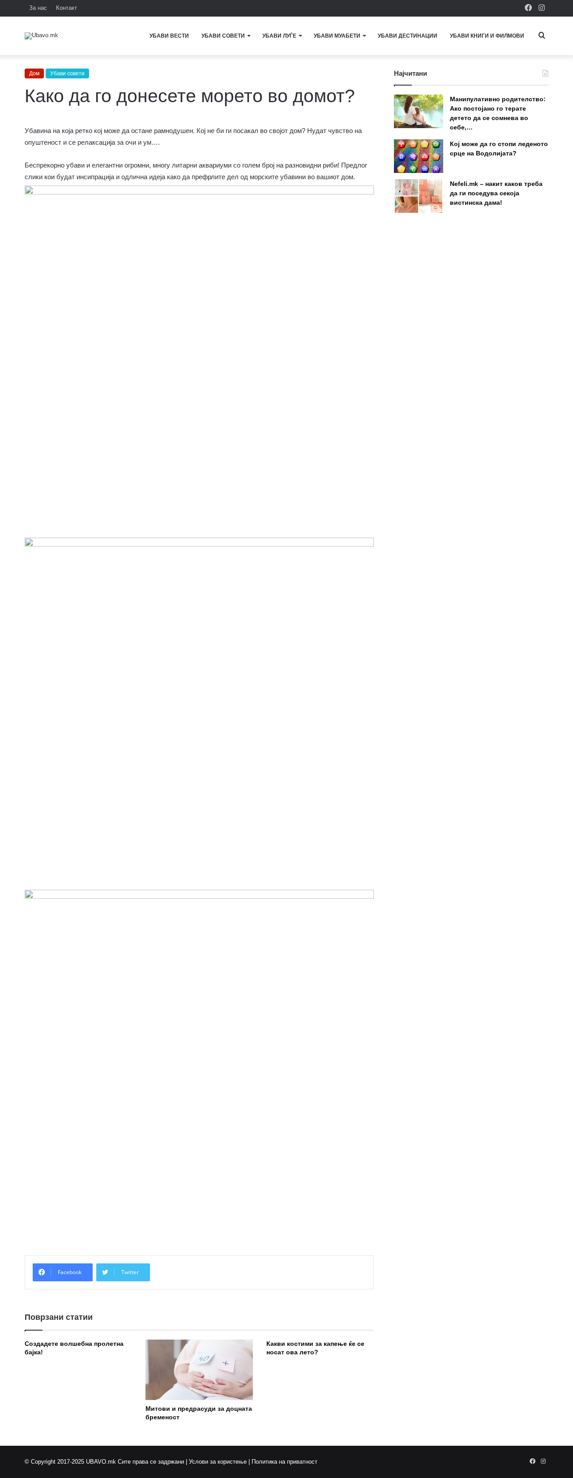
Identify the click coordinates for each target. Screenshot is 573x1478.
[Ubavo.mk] (41, 35)
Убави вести (169, 36)
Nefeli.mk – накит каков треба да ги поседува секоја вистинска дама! (496, 193)
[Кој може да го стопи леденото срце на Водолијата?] (418, 156)
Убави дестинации (407, 36)
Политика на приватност (284, 1461)
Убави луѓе (279, 36)
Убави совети (223, 36)
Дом (34, 73)
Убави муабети (337, 36)
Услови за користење (218, 1461)
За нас (38, 7)
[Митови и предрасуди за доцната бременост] (199, 1370)
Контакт (66, 7)
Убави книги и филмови (487, 36)
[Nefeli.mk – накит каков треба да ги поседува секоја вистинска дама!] (418, 196)
